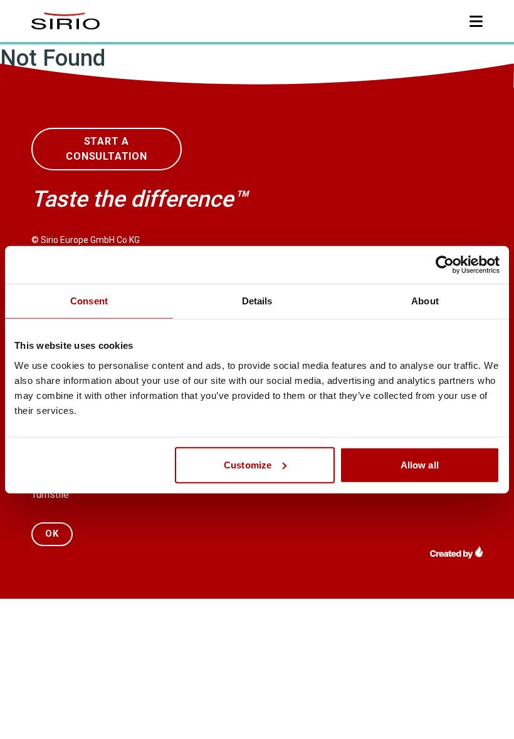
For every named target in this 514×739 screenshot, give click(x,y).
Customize (247, 464)
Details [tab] (257, 301)
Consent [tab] (89, 301)
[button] (476, 21)
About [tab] (425, 301)
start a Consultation (106, 148)
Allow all (420, 464)
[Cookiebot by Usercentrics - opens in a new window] (445, 265)
